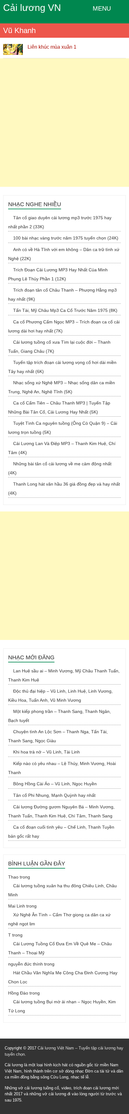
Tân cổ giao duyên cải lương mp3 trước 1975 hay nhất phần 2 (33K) (59, 222)
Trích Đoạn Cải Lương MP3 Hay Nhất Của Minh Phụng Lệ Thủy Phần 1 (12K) (58, 274)
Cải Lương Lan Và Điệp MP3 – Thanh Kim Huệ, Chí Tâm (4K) (62, 448)
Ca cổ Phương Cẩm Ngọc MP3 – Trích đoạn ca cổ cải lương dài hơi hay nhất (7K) (64, 326)
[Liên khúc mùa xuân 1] (13, 47)
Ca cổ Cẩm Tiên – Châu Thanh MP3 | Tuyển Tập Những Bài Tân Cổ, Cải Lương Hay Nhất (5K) (59, 407)
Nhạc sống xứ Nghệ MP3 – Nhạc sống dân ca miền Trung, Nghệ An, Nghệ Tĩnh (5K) (61, 387)
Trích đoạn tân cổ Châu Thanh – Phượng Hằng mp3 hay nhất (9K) (62, 295)
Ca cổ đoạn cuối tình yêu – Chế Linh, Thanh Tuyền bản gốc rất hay (61, 832)
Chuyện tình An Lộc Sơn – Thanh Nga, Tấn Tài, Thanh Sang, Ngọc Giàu (58, 736)
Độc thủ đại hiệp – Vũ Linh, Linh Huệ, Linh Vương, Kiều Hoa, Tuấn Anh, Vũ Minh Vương (60, 696)
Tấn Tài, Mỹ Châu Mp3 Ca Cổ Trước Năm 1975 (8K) (65, 310)
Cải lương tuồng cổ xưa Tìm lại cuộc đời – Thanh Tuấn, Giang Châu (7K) (59, 347)
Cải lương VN (32, 7)
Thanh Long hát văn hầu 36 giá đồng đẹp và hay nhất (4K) (64, 489)
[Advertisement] (64, 122)
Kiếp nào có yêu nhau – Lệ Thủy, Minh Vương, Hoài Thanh (62, 768)
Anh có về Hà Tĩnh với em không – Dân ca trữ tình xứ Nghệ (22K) (63, 254)
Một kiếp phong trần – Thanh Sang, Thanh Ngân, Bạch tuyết (59, 716)
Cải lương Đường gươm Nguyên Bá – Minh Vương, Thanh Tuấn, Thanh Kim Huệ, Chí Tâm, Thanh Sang (61, 811)
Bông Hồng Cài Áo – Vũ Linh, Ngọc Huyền (55, 783)
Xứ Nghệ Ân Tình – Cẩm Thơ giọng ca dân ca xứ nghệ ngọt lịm (59, 919)
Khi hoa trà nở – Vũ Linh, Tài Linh (46, 751)
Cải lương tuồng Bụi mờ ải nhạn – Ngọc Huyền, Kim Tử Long (62, 1006)
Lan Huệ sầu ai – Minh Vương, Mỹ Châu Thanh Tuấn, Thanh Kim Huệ (64, 675)
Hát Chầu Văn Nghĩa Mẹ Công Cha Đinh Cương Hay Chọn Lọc (62, 977)
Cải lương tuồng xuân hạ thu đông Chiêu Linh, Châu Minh (62, 890)
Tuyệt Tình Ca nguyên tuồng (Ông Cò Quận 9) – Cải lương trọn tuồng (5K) (62, 428)
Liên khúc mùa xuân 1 (52, 47)
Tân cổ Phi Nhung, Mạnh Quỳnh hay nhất (54, 795)
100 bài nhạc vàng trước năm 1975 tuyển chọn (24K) (65, 237)
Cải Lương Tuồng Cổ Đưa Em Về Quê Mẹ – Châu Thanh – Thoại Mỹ (60, 948)
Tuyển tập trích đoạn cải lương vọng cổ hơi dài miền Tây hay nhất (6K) (62, 367)
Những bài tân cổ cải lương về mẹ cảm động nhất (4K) (59, 468)
